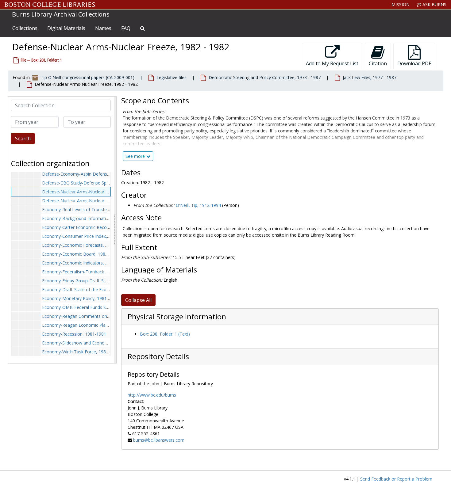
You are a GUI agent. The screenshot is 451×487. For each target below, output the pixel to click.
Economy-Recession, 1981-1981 (74, 334)
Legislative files (171, 77)
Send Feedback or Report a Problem (396, 479)
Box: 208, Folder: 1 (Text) (165, 334)
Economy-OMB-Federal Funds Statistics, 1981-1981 (93, 307)
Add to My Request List (332, 63)
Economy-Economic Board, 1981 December (86, 254)
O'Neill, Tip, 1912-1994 (198, 205)
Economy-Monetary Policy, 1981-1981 (80, 298)
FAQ (125, 28)
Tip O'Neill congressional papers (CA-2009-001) (87, 77)
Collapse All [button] (138, 300)
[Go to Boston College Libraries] (50, 4)
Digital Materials (66, 28)
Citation (378, 63)
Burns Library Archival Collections (61, 14)
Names (103, 28)
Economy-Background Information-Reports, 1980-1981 (97, 218)
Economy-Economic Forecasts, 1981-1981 (84, 245)
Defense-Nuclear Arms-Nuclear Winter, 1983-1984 (92, 201)
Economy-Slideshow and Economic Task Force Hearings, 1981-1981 (109, 343)
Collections (24, 28)
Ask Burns (433, 4)
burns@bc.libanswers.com (158, 440)
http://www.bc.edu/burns (152, 395)
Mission (400, 4)
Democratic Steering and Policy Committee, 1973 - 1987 (265, 77)
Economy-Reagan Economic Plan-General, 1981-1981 (95, 325)
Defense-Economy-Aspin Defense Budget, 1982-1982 (95, 174)
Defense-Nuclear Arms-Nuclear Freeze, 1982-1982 (92, 192)
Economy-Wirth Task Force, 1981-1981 (81, 352)
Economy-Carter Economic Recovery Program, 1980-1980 (99, 227)
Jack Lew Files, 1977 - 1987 (369, 77)
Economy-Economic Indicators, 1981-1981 (84, 263)
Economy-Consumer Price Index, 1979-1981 (85, 236)
